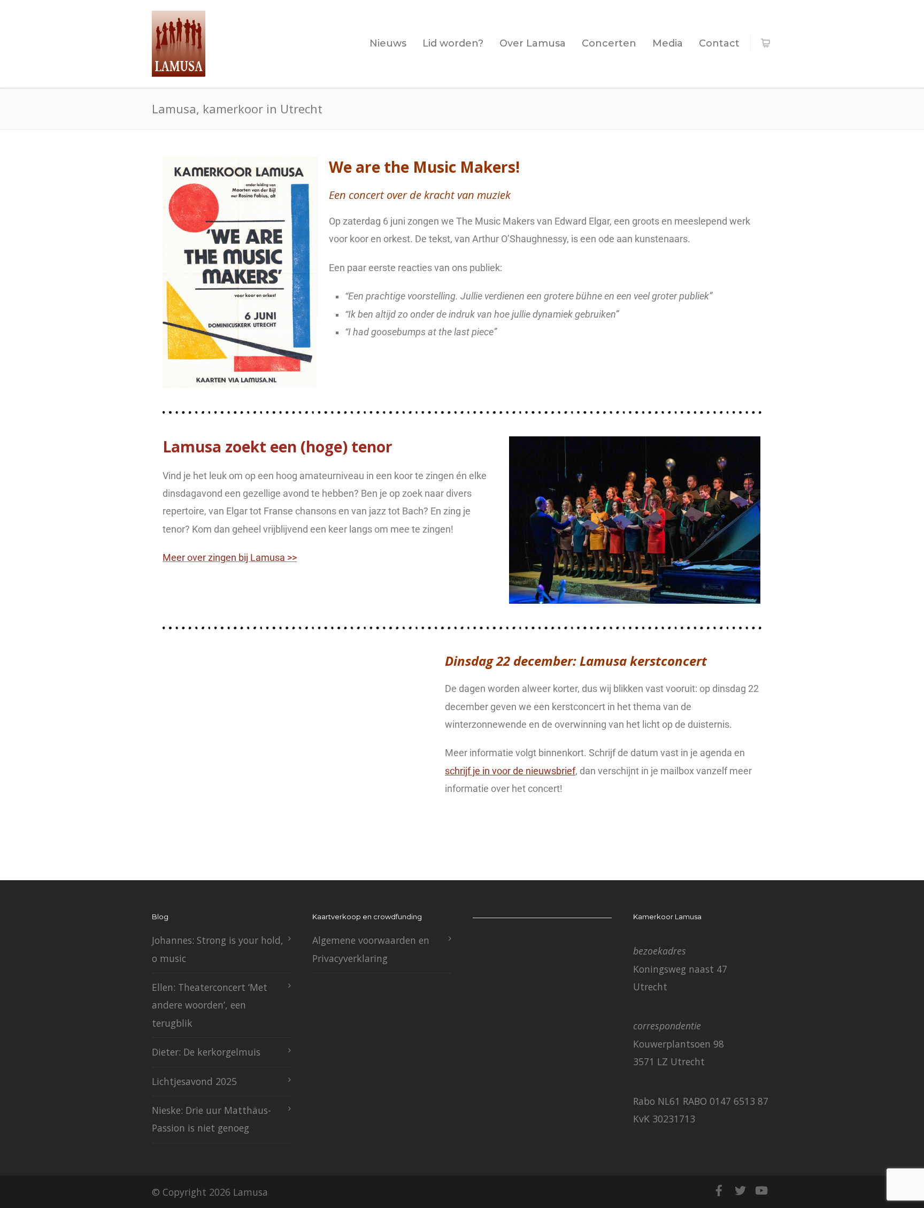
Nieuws (387, 43)
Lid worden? (452, 43)
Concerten (609, 43)
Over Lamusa (532, 43)
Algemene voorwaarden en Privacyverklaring (370, 949)
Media (667, 43)
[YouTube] (761, 1190)
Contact (719, 43)
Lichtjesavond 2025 (194, 1081)
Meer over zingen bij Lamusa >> (230, 557)
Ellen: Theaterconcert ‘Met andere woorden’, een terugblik (209, 1005)
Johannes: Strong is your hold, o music (217, 949)
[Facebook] (718, 1190)
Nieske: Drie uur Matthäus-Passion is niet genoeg (211, 1119)
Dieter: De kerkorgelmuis (206, 1051)
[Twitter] (740, 1190)
